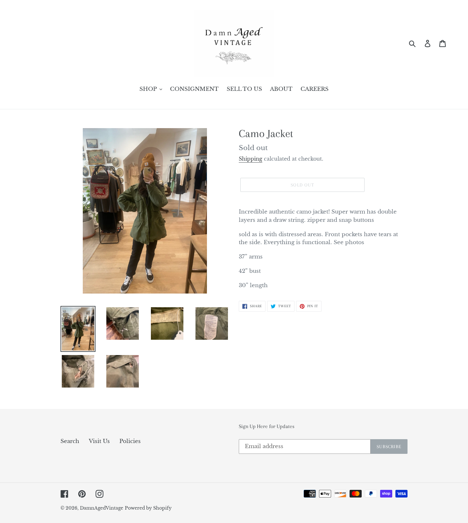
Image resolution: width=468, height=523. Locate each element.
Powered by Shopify (148, 508)
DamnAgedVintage (101, 508)
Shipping (250, 159)
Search (69, 441)
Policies (130, 441)
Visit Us (99, 441)
